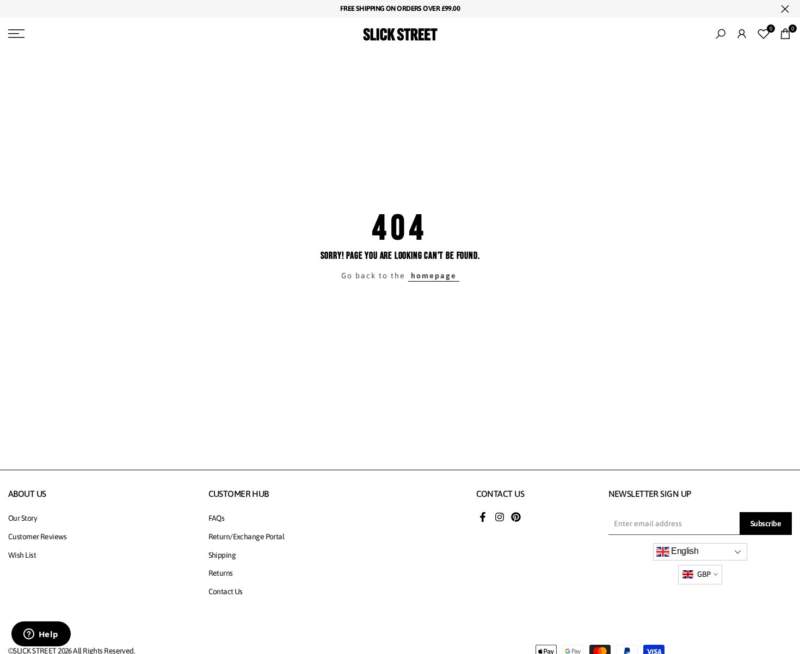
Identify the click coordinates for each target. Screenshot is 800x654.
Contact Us (225, 591)
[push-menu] (16, 34)
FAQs (216, 518)
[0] (763, 33)
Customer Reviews (37, 536)
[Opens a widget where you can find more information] (41, 635)
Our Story (22, 518)
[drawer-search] (721, 34)
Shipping (222, 555)
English (684, 551)
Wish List (22, 555)
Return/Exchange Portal (246, 536)
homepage (434, 275)
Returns (220, 573)
